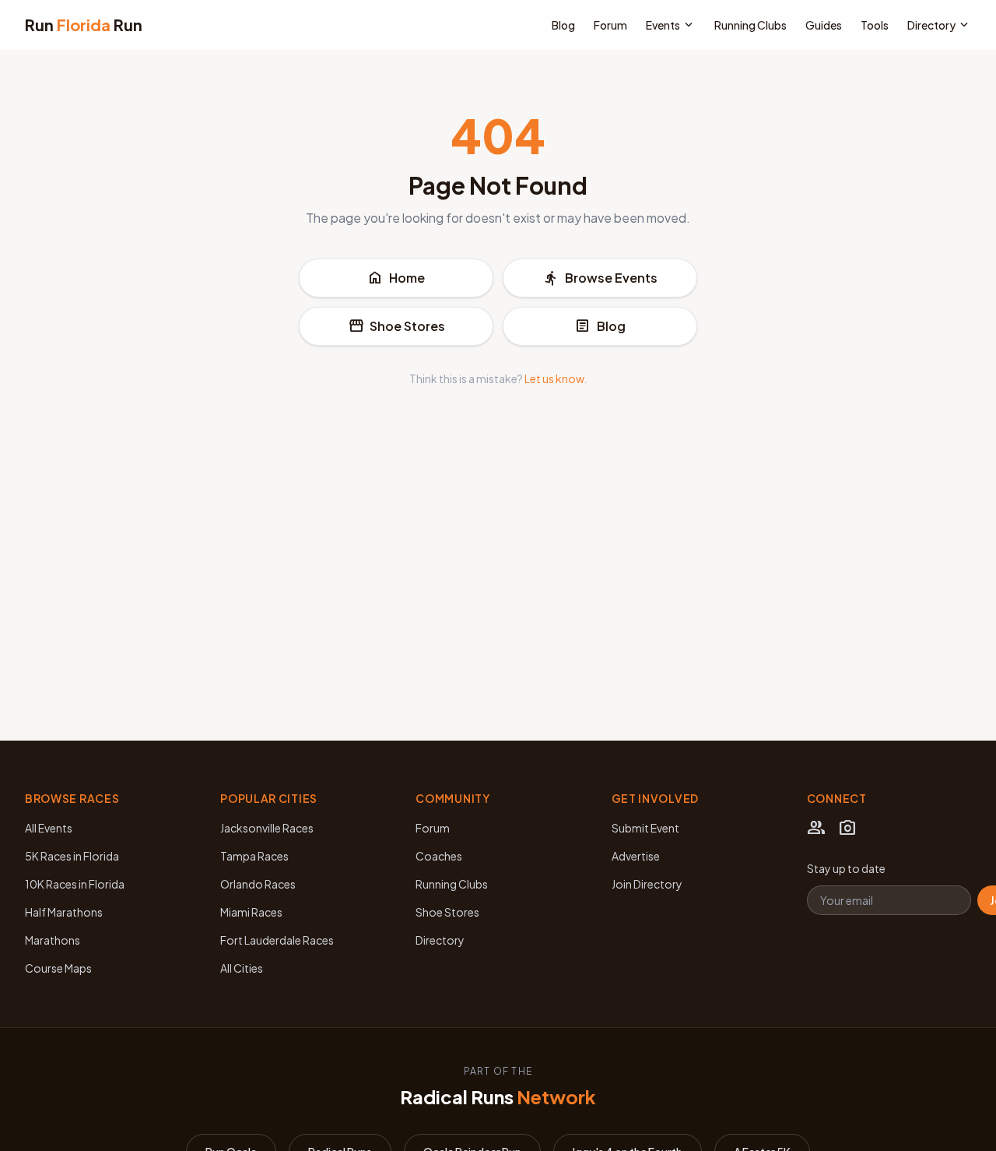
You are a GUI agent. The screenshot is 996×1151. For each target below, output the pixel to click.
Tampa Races (254, 856)
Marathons (52, 940)
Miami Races (251, 912)
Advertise (636, 856)
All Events (48, 828)
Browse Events (600, 278)
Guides (823, 25)
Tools (875, 25)
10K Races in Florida (74, 884)
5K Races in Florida (72, 856)
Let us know (554, 378)
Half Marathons (64, 912)
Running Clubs (750, 25)
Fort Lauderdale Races (277, 940)
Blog (563, 25)
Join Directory (647, 884)
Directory (939, 25)
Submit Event (645, 828)
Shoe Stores (396, 326)
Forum (610, 25)
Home (396, 278)
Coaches (439, 856)
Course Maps (58, 968)
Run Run (83, 24)
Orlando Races (258, 884)
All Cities (241, 968)
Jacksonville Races (267, 828)
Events (671, 25)
